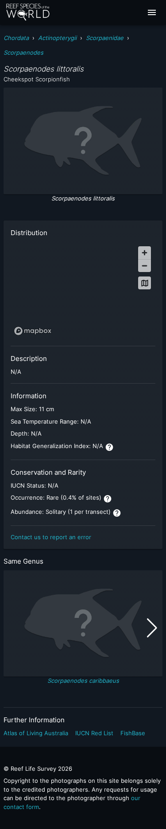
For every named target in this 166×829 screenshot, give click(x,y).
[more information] (109, 447)
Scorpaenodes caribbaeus (83, 680)
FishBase (132, 733)
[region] (83, 290)
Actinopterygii (57, 37)
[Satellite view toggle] (144, 282)
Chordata (16, 37)
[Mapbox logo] (32, 331)
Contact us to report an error (51, 537)
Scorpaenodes (23, 52)
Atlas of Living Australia (36, 733)
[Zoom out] (144, 265)
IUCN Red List (94, 733)
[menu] (151, 12)
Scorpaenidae (105, 37)
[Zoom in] (144, 252)
